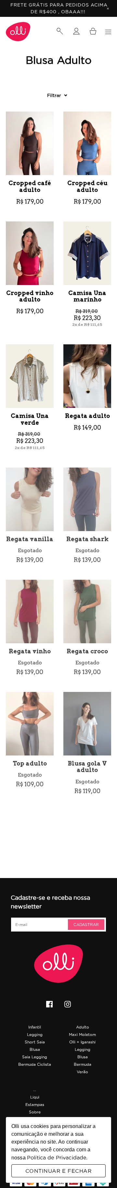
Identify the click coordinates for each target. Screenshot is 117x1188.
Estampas (34, 1104)
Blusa (35, 1049)
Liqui (34, 1097)
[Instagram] (67, 1005)
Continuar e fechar (58, 1171)
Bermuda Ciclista (34, 1064)
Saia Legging (34, 1057)
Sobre (35, 1112)
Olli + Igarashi (82, 1042)
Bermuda (82, 1064)
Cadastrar (86, 924)
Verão (82, 1072)
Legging (35, 1034)
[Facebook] (49, 1005)
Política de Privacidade (56, 1157)
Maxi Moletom (82, 1034)
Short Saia (35, 1042)
